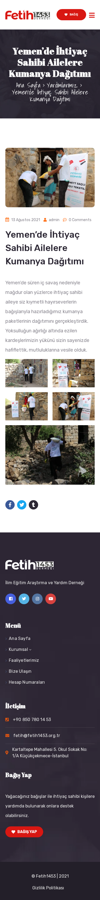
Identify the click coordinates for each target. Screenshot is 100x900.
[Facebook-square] (10, 599)
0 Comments (80, 220)
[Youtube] (50, 599)
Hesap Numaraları (27, 682)
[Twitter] (24, 599)
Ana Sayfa (28, 85)
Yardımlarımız (62, 85)
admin (54, 220)
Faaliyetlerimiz (24, 660)
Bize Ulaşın (20, 671)
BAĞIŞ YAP (27, 832)
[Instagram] (37, 599)
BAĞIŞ (73, 14)
